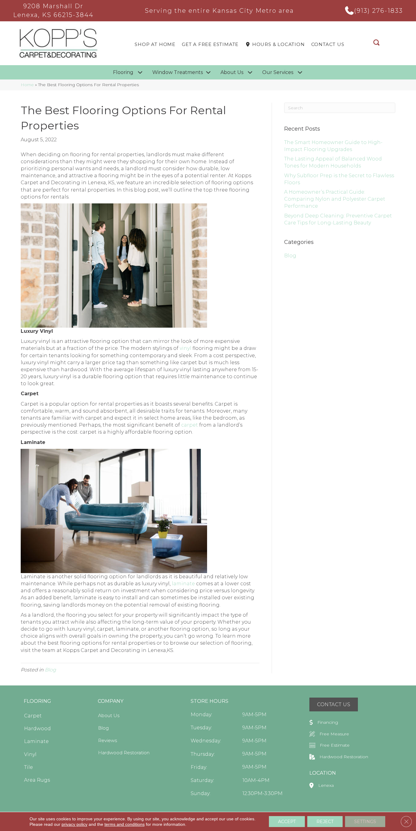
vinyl (185, 348)
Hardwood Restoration (124, 752)
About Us (108, 715)
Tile (28, 767)
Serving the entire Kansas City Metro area (219, 10)
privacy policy (74, 824)
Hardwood (37, 728)
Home (27, 84)
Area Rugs (37, 780)
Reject (324, 821)
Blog (50, 670)
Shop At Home (155, 44)
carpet (189, 425)
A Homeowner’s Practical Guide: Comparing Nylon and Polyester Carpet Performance (334, 199)
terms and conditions (124, 824)
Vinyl (30, 754)
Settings (365, 821)
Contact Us (327, 44)
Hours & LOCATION (278, 44)
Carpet (33, 716)
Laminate (36, 741)
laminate (183, 583)
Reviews (107, 740)
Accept (287, 821)
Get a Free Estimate (210, 44)
